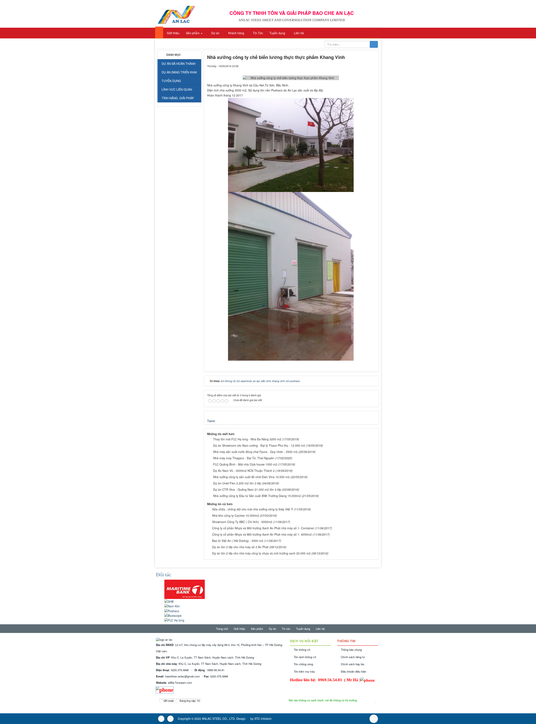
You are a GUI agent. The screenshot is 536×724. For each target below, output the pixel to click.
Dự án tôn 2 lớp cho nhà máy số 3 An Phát (240, 547)
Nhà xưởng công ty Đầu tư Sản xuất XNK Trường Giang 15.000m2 (257, 496)
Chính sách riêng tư (353, 657)
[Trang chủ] (159, 32)
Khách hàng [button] (235, 33)
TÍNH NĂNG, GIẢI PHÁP (178, 98)
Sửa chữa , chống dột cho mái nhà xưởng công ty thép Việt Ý (252, 509)
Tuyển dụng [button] (277, 33)
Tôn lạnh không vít (305, 657)
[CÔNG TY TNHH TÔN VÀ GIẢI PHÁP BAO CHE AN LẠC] (176, 14)
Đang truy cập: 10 (189, 700)
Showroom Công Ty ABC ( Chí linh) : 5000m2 (242, 522)
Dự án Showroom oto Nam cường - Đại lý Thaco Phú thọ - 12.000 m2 (259, 445)
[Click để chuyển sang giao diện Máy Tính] (170, 719)
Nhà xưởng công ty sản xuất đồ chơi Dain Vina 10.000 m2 (251, 477)
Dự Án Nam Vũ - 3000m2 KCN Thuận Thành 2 (244, 470)
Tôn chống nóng (303, 664)
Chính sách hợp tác (353, 664)
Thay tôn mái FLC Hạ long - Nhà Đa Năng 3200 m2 (247, 439)
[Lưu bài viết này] (372, 66)
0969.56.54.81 (215, 670)
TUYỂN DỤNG (171, 81)
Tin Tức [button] (257, 33)
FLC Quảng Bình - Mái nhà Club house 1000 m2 (245, 464)
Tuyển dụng (303, 629)
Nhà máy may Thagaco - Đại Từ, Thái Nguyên (243, 458)
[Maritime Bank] (184, 589)
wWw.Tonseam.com (180, 683)
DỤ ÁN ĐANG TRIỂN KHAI (179, 72)
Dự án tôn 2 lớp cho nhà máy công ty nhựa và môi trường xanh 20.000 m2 (261, 553)
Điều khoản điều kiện (353, 671)
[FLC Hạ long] (174, 620)
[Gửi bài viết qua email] (358, 66)
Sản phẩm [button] (192, 33)
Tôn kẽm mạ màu (304, 671)
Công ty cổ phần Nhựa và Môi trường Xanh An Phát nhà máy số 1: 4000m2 (262, 534)
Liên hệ (320, 629)
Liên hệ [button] (298, 33)
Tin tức (286, 629)
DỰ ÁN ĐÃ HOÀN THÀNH (179, 63)
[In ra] (365, 66)
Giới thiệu (239, 629)
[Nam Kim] (172, 606)
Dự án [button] (214, 33)
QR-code (168, 700)
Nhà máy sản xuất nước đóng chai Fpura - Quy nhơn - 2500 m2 (255, 452)
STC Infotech (263, 718)
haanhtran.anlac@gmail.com (182, 676)
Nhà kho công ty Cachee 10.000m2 (235, 515)
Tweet (211, 421)
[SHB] (169, 601)
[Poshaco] (171, 610)
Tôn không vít (302, 650)
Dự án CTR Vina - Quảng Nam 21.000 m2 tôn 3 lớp (247, 489)
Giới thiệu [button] (172, 33)
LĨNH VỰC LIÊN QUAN (177, 89)
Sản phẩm (257, 629)
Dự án (272, 629)
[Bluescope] (173, 615)
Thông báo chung (351, 650)
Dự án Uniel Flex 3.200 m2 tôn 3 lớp (237, 483)
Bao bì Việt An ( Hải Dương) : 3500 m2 (237, 541)
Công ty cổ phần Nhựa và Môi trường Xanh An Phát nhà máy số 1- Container (263, 528)
